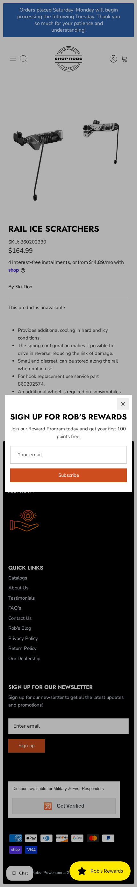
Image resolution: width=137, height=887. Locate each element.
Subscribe (68, 475)
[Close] (123, 404)
